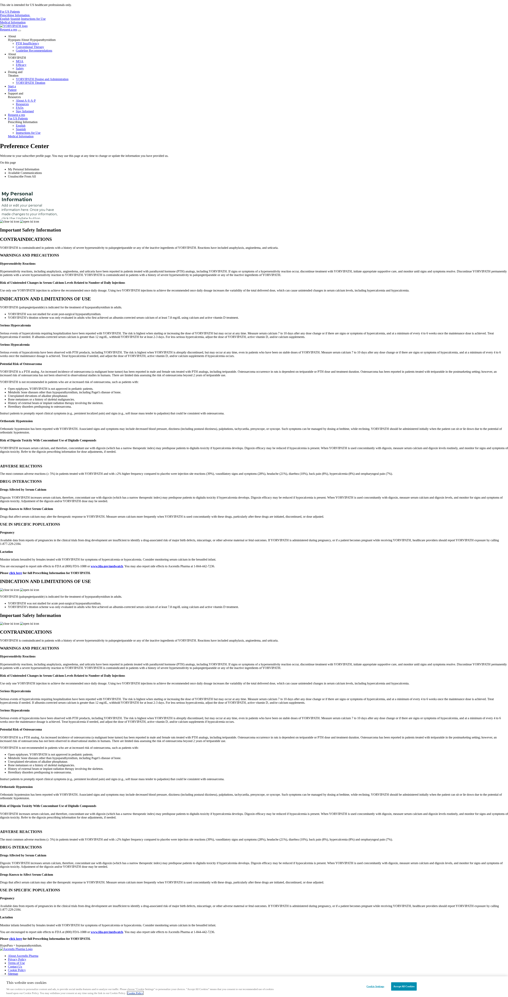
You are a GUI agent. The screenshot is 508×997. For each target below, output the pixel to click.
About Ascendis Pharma (23, 955)
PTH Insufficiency (27, 43)
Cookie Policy (17, 970)
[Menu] (19, 30)
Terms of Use (16, 963)
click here (15, 573)
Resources (22, 104)
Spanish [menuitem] (15, 18)
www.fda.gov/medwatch (107, 566)
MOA (19, 61)
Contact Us (15, 966)
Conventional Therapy (30, 47)
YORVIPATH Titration (30, 82)
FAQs (19, 107)
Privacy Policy (17, 959)
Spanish (21, 129)
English (20, 125)
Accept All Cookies (404, 986)
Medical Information (13, 22)
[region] (254, 986)
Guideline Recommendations (34, 50)
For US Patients (10, 11)
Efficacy (21, 65)
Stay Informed (25, 111)
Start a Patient (12, 88)
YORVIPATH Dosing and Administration (42, 79)
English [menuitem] (5, 18)
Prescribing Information (15, 15)
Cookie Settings (375, 986)
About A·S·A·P (26, 100)
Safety (20, 68)
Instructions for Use (28, 132)
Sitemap (13, 973)
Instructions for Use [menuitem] (33, 18)
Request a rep (8, 29)
